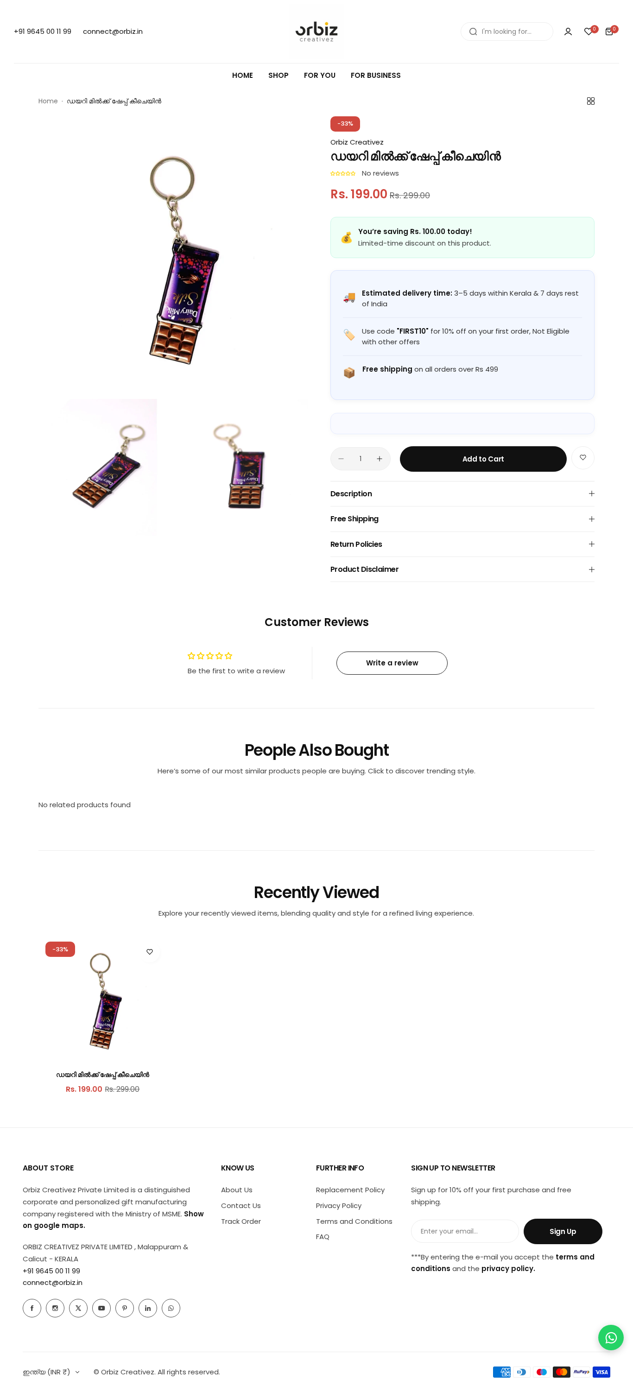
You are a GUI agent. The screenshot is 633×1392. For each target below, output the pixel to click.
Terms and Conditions (354, 1221)
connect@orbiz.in (52, 1282)
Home (48, 101)
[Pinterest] (124, 1308)
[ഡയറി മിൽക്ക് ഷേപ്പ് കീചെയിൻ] (102, 999)
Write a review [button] (392, 663)
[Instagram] (55, 1308)
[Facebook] (32, 1308)
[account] (568, 31)
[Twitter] (78, 1308)
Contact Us (241, 1205)
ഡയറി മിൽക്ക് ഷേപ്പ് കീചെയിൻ (102, 1074)
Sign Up (563, 1231)
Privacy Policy (338, 1205)
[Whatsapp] (171, 1308)
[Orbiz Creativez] (316, 31)
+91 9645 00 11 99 (51, 1271)
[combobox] (507, 31)
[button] (343, 173)
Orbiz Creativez (357, 142)
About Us (237, 1190)
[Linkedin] (148, 1308)
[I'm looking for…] (473, 31)
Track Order (241, 1221)
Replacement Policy (350, 1190)
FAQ (322, 1236)
